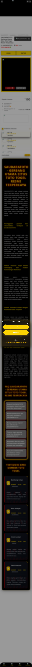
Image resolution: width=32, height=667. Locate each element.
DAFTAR (16, 332)
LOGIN (16, 327)
